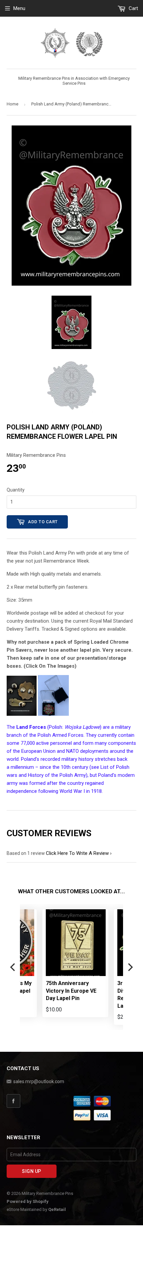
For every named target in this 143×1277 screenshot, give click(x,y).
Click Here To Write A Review (77, 853)
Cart (132, 8)
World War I (72, 791)
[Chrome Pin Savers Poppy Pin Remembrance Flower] (22, 714)
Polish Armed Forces (60, 735)
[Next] (129, 967)
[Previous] (13, 967)
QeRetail (57, 1209)
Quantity (16, 490)
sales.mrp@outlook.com (38, 1081)
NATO (72, 751)
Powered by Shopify (28, 1201)
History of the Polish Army (57, 775)
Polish (55, 727)
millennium (22, 767)
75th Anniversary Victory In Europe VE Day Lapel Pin (49, 990)
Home (12, 103)
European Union (38, 751)
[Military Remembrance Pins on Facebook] (39, 1101)
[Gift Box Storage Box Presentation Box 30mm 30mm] (53, 714)
